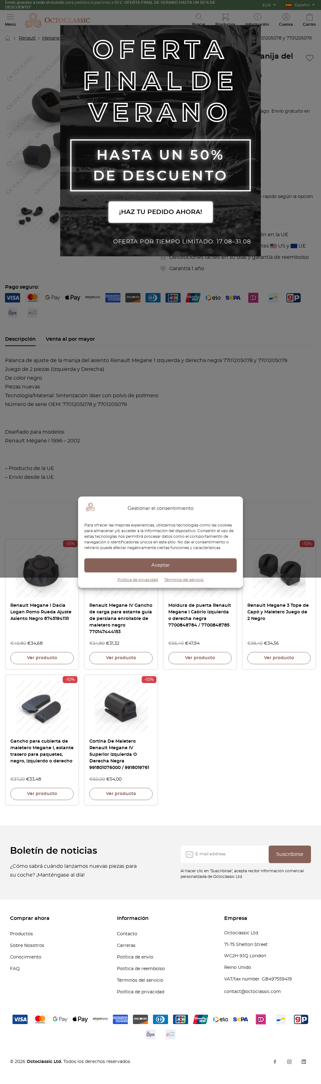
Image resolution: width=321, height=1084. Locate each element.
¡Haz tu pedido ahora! (160, 212)
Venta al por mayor (70, 339)
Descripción (20, 339)
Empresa (235, 918)
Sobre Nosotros (27, 945)
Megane (51, 38)
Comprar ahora (30, 918)
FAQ (15, 969)
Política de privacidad (138, 579)
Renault (27, 38)
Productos (21, 934)
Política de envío (135, 957)
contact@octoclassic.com (252, 992)
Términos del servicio (184, 579)
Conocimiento (25, 957)
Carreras (126, 945)
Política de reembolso (141, 969)
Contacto (127, 934)
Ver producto (42, 658)
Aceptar (160, 565)
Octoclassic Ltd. (45, 1062)
